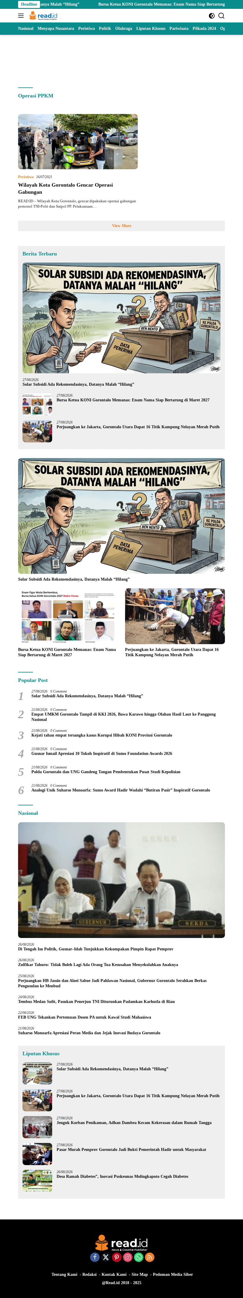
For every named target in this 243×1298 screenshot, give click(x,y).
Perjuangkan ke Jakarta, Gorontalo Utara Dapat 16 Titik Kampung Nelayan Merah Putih (138, 427)
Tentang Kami (64, 1274)
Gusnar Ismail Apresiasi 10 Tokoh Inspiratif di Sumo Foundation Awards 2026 (101, 753)
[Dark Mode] (211, 16)
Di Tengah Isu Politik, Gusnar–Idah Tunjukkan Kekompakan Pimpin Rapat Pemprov (95, 949)
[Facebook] (95, 1258)
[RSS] (149, 1258)
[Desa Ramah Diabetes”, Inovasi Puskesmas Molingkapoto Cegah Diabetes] (37, 1181)
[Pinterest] (117, 1258)
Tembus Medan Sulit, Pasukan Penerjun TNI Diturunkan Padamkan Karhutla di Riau (96, 1001)
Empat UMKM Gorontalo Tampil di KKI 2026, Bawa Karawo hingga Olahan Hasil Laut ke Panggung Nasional (123, 717)
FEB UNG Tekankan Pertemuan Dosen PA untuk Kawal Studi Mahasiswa (84, 1017)
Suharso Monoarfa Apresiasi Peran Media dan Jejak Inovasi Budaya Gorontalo (90, 1033)
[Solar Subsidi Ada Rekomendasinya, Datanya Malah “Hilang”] (121, 318)
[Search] (221, 16)
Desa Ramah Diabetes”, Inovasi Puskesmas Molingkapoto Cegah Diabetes (122, 1176)
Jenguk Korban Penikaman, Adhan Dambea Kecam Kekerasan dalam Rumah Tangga (134, 1123)
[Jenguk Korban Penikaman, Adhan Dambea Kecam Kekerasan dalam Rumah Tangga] (37, 1127)
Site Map (140, 1274)
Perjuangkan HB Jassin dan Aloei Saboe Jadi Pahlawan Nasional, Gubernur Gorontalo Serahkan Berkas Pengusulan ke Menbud (112, 983)
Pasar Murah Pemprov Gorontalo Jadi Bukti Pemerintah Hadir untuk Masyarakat (131, 1149)
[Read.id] (42, 16)
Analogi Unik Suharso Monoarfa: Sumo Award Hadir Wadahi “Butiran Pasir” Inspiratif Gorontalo (121, 790)
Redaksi (89, 1274)
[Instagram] (127, 1258)
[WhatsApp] (138, 1258)
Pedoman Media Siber (173, 1274)
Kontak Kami (114, 1274)
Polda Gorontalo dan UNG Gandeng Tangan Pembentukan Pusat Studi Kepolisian (105, 772)
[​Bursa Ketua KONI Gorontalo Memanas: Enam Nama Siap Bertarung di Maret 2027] (37, 404)
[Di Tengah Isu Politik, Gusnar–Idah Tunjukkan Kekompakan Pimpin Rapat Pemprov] (121, 880)
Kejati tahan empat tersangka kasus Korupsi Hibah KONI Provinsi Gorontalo (101, 735)
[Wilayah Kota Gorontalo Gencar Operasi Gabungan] (78, 141)
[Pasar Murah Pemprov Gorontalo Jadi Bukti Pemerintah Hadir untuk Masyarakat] (37, 1154)
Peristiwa (26, 177)
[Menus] (22, 16)
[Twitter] (106, 1258)
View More (121, 226)
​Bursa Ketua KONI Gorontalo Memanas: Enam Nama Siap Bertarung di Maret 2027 (141, 4)
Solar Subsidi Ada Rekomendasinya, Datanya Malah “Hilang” (78, 384)
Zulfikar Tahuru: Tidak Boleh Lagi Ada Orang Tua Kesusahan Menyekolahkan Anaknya (99, 964)
